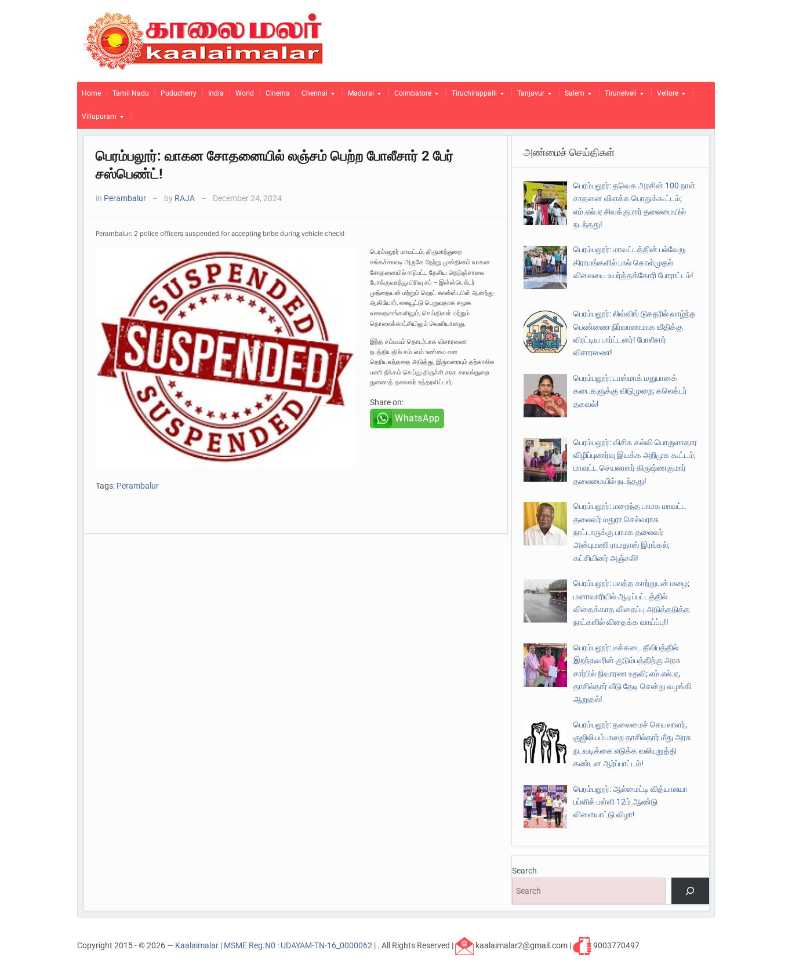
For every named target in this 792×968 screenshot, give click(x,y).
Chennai (312, 96)
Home (91, 93)
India (216, 93)
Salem (572, 96)
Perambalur (125, 198)
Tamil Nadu (130, 93)
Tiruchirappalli (472, 96)
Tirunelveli (618, 96)
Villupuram (97, 119)
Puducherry (179, 93)
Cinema (278, 93)
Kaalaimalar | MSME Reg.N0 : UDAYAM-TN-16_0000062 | (276, 944)
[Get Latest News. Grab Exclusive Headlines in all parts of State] (203, 40)
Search (524, 870)
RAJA (185, 198)
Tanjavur (528, 96)
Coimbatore (410, 96)
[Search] (690, 891)
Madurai (358, 96)
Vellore (665, 96)
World (244, 93)
